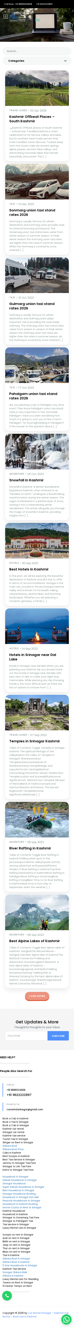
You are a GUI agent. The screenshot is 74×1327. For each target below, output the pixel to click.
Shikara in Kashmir (13, 1275)
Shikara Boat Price (13, 1149)
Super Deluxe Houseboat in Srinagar (23, 1187)
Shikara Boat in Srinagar (16, 1258)
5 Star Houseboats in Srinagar (20, 1265)
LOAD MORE (37, 996)
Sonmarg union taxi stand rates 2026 (32, 212)
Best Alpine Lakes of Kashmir (34, 941)
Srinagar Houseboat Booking (19, 1193)
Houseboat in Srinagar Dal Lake (21, 1197)
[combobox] (37, 61)
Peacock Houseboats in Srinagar (21, 1200)
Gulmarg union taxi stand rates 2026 (32, 306)
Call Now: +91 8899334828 (18, 4)
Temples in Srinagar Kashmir (34, 741)
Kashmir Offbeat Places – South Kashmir (32, 118)
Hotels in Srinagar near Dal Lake (32, 657)
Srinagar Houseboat (14, 1183)
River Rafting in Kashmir (30, 848)
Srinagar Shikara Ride (15, 1272)
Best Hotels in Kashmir (29, 569)
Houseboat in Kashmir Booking (20, 1204)
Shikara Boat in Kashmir (16, 1262)
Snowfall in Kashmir (26, 480)
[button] (66, 1319)
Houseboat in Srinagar (15, 1176)
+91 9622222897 (44, 4)
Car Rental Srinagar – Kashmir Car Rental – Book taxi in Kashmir (36, 1314)
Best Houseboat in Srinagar (18, 1190)
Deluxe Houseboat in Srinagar (20, 1180)
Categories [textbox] (16, 61)
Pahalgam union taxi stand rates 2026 (33, 396)
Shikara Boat (10, 1146)
